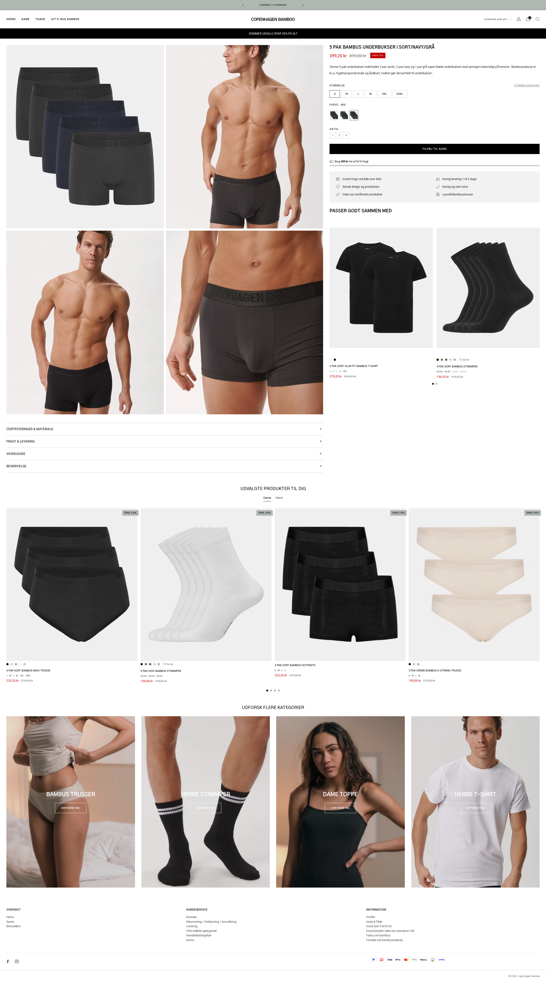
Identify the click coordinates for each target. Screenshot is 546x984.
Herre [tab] (279, 497)
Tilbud (40, 19)
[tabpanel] (273, 599)
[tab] (433, 384)
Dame (26, 19)
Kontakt (191, 917)
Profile (370, 917)
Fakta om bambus (378, 935)
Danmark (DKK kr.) (496, 19)
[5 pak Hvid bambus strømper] (206, 584)
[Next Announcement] (303, 5)
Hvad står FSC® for (379, 926)
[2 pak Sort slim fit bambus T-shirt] (381, 288)
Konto (190, 940)
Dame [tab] (267, 497)
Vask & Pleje (374, 921)
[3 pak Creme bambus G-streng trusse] (474, 584)
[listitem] (273, 5)
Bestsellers (13, 926)
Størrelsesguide (527, 85)
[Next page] (539, 288)
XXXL (399, 93)
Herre (11, 19)
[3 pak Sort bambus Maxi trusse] (71, 584)
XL (370, 93)
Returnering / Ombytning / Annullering (211, 921)
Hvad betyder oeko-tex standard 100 (390, 931)
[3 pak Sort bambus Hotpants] (340, 584)
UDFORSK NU (70, 807)
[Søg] (537, 19)
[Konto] (519, 19)
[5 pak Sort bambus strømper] (488, 288)
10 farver (464, 359)
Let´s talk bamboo (65, 19)
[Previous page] (329, 288)
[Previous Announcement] (243, 5)
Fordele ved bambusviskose (384, 940)
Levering (191, 926)
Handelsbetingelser (199, 935)
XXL (384, 93)
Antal (334, 129)
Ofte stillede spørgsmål (201, 931)
